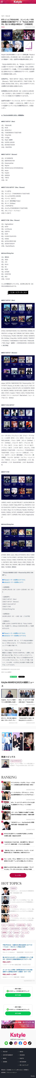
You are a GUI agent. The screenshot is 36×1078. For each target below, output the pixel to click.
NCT (17, 936)
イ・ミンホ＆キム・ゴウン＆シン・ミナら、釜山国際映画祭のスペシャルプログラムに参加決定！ (23, 794)
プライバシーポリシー (12, 1072)
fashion (22, 1055)
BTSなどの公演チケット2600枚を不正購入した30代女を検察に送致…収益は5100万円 (18, 835)
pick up (5, 1051)
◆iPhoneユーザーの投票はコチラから (13, 580)
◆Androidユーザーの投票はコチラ (12, 582)
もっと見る (18, 875)
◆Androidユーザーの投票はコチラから (14, 636)
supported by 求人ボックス (29, 980)
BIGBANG (11, 936)
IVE (10, 932)
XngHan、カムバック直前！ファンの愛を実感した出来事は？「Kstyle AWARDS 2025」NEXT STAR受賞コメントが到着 (9, 701)
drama (5, 1062)
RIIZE (29, 925)
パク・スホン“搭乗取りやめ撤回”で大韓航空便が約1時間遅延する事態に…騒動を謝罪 (22, 813)
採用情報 (3, 1072)
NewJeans (16, 932)
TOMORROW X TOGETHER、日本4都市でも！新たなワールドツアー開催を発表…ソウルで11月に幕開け (19, 843)
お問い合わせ (19, 1069)
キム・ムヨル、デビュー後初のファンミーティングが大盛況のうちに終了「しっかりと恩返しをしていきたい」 (18, 860)
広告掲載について (11, 1069)
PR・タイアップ (24, 1065)
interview (23, 1062)
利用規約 (26, 1069)
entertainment (8, 1055)
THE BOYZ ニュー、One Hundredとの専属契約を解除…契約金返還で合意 (22, 823)
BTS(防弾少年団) (21, 925)
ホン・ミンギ (25, 932)
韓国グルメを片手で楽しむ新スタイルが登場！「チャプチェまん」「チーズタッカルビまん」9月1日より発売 (18, 868)
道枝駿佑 (4, 932)
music (4, 1058)
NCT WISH (24, 928)
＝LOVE (32, 928)
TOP (2, 16)
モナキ (3, 925)
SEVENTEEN (11, 925)
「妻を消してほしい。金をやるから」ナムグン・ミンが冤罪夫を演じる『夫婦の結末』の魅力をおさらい (18, 851)
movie (21, 1051)
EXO (22, 936)
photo (22, 1058)
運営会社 (3, 1069)
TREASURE (4, 928)
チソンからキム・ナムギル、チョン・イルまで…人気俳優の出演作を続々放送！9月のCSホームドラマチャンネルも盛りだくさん (23, 784)
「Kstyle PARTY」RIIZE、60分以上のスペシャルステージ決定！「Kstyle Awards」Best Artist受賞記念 (27, 719)
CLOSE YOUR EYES (15, 928)
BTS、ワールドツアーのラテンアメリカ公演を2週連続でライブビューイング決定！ (22, 803)
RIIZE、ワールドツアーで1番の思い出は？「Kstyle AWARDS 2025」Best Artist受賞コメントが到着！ (26, 701)
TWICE (3, 936)
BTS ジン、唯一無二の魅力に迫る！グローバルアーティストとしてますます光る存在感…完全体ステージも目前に (9, 719)
